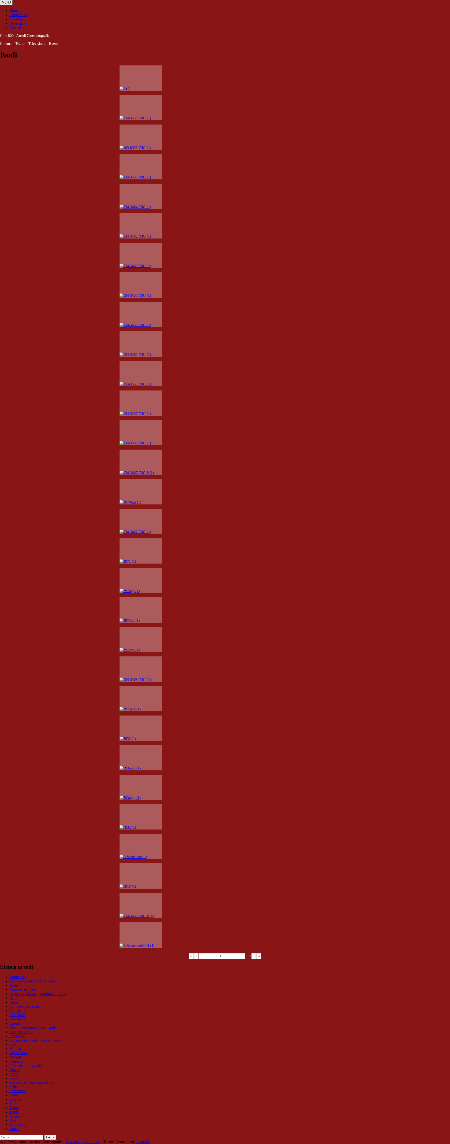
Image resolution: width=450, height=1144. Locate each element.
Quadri (14, 1070)
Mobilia (15, 1049)
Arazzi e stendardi (22, 990)
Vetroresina (17, 1125)
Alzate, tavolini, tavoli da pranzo (33, 981)
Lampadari (17, 1036)
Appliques (17, 977)
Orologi (15, 1057)
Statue (14, 1095)
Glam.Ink (143, 1142)
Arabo (14, 985)
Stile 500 (15, 1099)
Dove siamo (18, 23)
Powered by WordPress (83, 1142)
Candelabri (17, 1011)
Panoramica (18, 15)
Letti (12, 1044)
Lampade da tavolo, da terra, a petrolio (37, 1040)
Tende (14, 1112)
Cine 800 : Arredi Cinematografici (25, 36)
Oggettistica (18, 1053)
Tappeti (14, 1108)
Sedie (13, 1087)
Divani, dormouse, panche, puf (32, 1028)
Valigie (14, 1116)
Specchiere (17, 1091)
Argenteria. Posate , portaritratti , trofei (37, 994)
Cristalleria (17, 1019)
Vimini (14, 1129)
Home (14, 11)
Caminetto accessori (24, 1006)
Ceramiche (17, 1015)
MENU (6, 2)
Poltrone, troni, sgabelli (26, 1066)
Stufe (13, 1104)
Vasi (12, 1120)
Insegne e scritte (21, 1032)
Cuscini (15, 1023)
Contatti (15, 28)
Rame (13, 1074)
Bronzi (14, 1002)
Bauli (13, 998)
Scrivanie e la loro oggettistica (31, 1082)
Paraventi (16, 1061)
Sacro (13, 1078)
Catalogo (16, 19)
